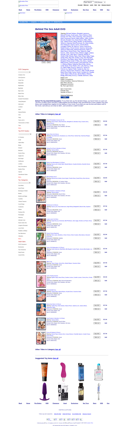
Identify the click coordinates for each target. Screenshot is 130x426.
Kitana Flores (68, 305)
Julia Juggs (75, 220)
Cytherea (80, 54)
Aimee (88, 64)
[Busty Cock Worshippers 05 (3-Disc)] (41, 174)
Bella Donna (64, 62)
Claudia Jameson (83, 75)
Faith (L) (88, 49)
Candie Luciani (78, 277)
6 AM (19, 140)
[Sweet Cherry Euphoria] (41, 245)
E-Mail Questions (41, 423)
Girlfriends (21, 161)
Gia (81, 61)
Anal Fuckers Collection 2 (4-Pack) (56, 318)
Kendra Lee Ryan (83, 220)
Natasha (75, 64)
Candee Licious (69, 277)
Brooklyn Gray (77, 121)
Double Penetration (23, 99)
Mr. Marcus (75, 46)
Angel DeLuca (55, 220)
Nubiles (61, 238)
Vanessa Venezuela (86, 48)
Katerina (69, 43)
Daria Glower (79, 40)
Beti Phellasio (68, 220)
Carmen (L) (64, 69)
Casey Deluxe (69, 334)
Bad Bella (62, 249)
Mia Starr (71, 57)
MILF (19, 109)
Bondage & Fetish (23, 191)
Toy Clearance (22, 249)
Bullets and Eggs (22, 196)
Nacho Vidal (75, 38)
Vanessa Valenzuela (67, 49)
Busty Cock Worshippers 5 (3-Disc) (56, 162)
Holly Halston (61, 305)
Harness (20, 217)
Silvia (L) (63, 43)
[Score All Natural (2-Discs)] (41, 344)
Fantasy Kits (21, 212)
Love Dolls (21, 228)
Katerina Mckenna (79, 49)
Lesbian (20, 106)
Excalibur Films (90, 422)
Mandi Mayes (68, 263)
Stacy (85, 61)
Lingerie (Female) (23, 225)
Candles (20, 199)
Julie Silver (73, 54)
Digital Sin (21, 156)
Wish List (97, 125)
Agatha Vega (54, 277)
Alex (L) (86, 69)
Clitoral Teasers (22, 201)
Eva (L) (74, 75)
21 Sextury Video (63, 181)
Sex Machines (22, 233)
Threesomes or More (23, 122)
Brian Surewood (66, 38)
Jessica (63, 70)
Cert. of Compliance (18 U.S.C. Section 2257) (55, 423)
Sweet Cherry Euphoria (53, 233)
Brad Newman (62, 121)
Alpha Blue (21, 142)
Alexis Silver (78, 59)
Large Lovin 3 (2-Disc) (52, 219)
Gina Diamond (83, 62)
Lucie (67, 54)
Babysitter (21, 83)
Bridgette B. (70, 121)
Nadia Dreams (65, 48)
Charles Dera (84, 121)
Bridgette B (76, 206)
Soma (81, 46)
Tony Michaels (88, 57)
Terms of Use (72, 423)
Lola (82, 66)
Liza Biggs (49, 137)
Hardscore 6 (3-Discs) (52, 205)
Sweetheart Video (23, 174)
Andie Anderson (55, 249)
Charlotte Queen (78, 334)
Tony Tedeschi (81, 51)
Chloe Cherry (66, 235)
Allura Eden (82, 64)
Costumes (21, 206)
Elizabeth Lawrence (83, 33)
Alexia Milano (82, 74)
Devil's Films (62, 194)
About (67, 423)
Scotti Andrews (87, 41)
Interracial (21, 104)
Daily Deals (21, 252)
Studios (24, 51)
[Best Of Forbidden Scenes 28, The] (41, 131)
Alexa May (68, 75)
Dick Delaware (65, 45)
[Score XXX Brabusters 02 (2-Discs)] (41, 259)
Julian (67, 53)
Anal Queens (21, 77)
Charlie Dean (72, 178)
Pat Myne (64, 59)
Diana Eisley (50, 335)
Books (20, 193)
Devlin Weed (84, 45)
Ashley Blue (64, 57)
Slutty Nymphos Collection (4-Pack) (56, 191)
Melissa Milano (67, 64)
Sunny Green (76, 72)
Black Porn (21, 93)
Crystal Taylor (75, 249)
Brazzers (61, 151)
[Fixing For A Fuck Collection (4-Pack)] (41, 160)
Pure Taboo (62, 125)
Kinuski (49, 180)
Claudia (91, 72)
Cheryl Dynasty (74, 62)
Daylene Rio (50, 165)
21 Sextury (21, 137)
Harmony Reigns (85, 135)
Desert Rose (73, 51)
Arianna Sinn (61, 334)
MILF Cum (49, 261)
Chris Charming (77, 36)
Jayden (89, 61)
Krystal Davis (69, 291)
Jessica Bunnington (85, 249)
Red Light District (68, 86)
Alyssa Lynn (54, 164)
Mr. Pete (68, 36)
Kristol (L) (78, 70)
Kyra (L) (73, 67)
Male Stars (23, 60)
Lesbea (20, 164)
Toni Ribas (70, 59)
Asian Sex (21, 80)
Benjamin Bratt (65, 61)
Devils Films (21, 153)
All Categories (23, 46)
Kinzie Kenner (74, 48)
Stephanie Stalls (51, 307)
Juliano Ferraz (68, 41)
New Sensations (22, 166)
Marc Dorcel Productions (65, 280)
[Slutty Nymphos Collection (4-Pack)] (41, 202)
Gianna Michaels (88, 59)
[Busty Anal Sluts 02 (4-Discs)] (41, 316)
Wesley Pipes (73, 56)
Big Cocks (21, 91)
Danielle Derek (86, 164)
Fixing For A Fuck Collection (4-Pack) (56, 148)
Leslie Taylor (64, 66)
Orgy (19, 117)
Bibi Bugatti (69, 249)
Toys (19, 125)
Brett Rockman (77, 43)
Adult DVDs (24, 27)
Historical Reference (78, 81)
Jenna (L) (86, 67)
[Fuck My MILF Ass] (41, 301)
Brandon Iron (70, 40)
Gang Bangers (22, 101)
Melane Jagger (83, 53)
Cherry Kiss (85, 277)
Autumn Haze (74, 53)
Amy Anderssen (55, 135)
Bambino (60, 235)
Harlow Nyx (78, 135)
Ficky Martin (73, 66)
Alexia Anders (54, 121)
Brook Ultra (83, 206)
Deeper (20, 148)
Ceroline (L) (84, 72)
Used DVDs (24, 36)
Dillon (85, 40)
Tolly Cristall (85, 70)
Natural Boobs (22, 112)
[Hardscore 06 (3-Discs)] (41, 216)
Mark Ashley (89, 43)
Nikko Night (66, 67)
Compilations (69, 79)
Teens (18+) (21, 120)
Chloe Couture (74, 235)
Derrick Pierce (50, 123)
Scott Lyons (74, 35)
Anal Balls (21, 185)
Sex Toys (23, 41)
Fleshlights (21, 214)
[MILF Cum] (41, 273)
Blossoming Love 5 (52, 176)
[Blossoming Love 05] (41, 188)
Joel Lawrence (87, 36)
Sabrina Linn (76, 305)
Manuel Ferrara (65, 35)
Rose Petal (68, 72)
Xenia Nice (62, 263)
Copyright (78, 422)
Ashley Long (79, 57)
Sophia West (54, 291)
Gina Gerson (86, 178)
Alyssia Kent (54, 178)
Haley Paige (90, 56)
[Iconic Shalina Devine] (41, 287)
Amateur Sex (21, 75)
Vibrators (20, 236)
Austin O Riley (74, 61)
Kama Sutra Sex (22, 222)
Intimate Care (21, 220)
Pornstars (23, 55)
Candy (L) (80, 69)
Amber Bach (61, 164)
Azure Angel (65, 178)
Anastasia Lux (63, 135)
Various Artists (55, 150)
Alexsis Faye (54, 334)
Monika (80, 41)
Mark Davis (64, 51)
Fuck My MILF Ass (51, 290)
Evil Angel (21, 158)
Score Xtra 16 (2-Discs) (53, 134)
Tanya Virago (54, 263)
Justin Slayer (65, 74)
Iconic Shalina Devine (52, 275)
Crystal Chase (86, 334)
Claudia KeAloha (77, 164)
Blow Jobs (21, 96)
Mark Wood (82, 56)
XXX (66, 78)
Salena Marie (83, 305)
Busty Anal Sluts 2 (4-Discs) (54, 304)
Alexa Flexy (61, 277)
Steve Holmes (83, 35)
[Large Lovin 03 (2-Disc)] (41, 231)
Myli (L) (86, 66)
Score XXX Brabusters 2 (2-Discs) (55, 247)
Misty (75, 41)
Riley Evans (73, 74)
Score (60, 139)
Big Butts (20, 88)
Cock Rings (21, 204)
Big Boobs (21, 85)
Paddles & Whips (22, 230)
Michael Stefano (71, 33)
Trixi (78, 66)
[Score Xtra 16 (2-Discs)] (41, 146)
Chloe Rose (71, 135)
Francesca (87, 46)
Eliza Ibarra (82, 235)
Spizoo (20, 172)
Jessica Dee (70, 70)
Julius (86, 38)
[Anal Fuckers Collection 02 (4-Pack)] (41, 330)
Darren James (75, 45)
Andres (81, 38)
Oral (19, 114)
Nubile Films (21, 169)
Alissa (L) (80, 67)
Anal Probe (21, 188)
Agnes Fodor (72, 69)
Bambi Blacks (68, 164)
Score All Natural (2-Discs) (53, 332)
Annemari (61, 220)
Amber (59, 178)
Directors (23, 65)
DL (84, 43)
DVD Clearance (22, 244)
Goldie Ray (54, 305)
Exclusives (23, 32)
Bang (19, 145)
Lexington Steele (66, 46)
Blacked (20, 150)
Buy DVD (97, 121)
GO (108, 2)
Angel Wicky (70, 206)
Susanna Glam (76, 263)
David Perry (79, 178)
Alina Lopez (54, 235)
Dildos (20, 209)
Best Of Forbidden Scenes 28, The (55, 120)
